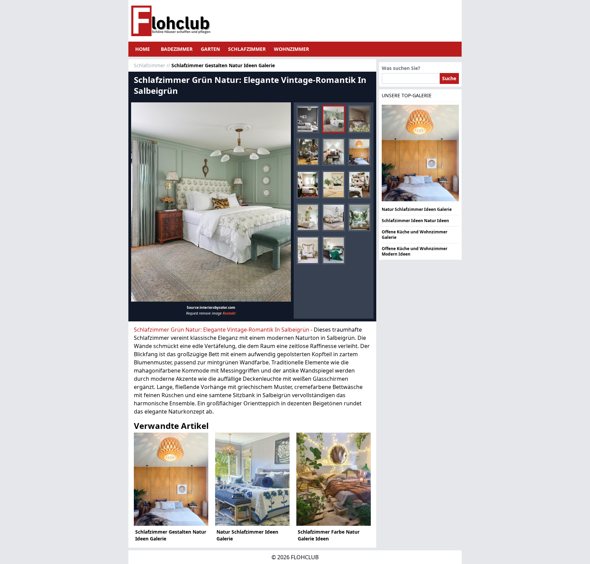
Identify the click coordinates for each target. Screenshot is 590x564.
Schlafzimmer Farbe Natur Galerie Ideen (329, 535)
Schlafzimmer (247, 49)
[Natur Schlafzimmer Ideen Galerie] (252, 479)
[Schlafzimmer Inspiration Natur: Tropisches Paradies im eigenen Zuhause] (359, 217)
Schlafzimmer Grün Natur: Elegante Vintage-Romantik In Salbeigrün (221, 329)
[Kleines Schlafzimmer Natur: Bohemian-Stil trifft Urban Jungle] (307, 185)
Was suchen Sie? (401, 68)
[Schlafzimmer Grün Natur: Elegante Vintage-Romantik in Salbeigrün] (211, 202)
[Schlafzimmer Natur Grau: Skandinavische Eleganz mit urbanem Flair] (307, 119)
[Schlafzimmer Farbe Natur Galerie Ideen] (333, 479)
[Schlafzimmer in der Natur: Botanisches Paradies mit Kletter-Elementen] (333, 185)
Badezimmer (177, 49)
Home (142, 49)
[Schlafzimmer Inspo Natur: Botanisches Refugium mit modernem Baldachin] (307, 250)
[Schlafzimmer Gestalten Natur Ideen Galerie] (171, 479)
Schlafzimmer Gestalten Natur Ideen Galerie (170, 535)
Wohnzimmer (291, 49)
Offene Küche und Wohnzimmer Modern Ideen (414, 251)
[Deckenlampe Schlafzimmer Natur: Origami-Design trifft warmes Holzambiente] (359, 152)
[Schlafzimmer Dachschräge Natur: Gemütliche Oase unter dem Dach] (333, 152)
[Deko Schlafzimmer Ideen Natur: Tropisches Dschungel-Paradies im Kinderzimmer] (307, 152)
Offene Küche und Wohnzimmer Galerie (414, 234)
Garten (210, 49)
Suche (449, 78)
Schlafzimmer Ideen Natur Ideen (415, 220)
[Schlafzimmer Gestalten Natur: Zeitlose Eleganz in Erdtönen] (359, 119)
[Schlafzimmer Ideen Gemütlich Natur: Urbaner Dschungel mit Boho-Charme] (359, 185)
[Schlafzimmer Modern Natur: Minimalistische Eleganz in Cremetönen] (307, 217)
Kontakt (229, 313)
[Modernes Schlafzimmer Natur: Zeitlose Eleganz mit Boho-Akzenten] (333, 217)
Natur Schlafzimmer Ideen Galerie (247, 535)
